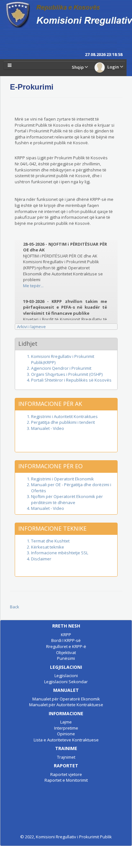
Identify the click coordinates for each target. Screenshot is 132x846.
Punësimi (66, 658)
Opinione (66, 734)
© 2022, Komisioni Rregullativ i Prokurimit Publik (66, 837)
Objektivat (66, 652)
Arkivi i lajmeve (31, 326)
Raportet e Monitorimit (66, 780)
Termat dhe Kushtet (50, 541)
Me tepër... (33, 283)
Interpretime (66, 728)
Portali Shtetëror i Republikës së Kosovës (71, 380)
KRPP (66, 634)
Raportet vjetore (66, 774)
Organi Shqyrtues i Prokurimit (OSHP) (67, 374)
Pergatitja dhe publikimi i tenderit (63, 422)
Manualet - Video (47, 428)
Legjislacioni (66, 675)
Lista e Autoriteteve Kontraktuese (66, 740)
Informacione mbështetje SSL (59, 553)
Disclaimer (41, 559)
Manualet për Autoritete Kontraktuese (66, 705)
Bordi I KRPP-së (66, 640)
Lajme (66, 722)
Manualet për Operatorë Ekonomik (66, 699)
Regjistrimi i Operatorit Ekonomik (62, 479)
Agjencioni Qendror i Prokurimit (61, 368)
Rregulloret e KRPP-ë (66, 646)
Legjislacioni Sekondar (66, 681)
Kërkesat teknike (47, 547)
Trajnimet (66, 757)
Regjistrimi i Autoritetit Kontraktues (64, 416)
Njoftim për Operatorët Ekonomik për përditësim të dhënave (67, 499)
